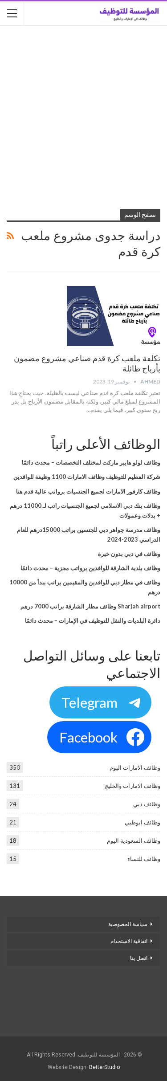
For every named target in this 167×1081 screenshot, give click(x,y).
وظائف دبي (146, 804)
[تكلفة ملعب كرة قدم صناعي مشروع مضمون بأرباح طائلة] (113, 316)
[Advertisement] (83, 118)
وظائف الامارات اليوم (135, 767)
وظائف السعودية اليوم (133, 840)
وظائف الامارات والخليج (132, 785)
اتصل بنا (138, 958)
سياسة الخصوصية (127, 924)
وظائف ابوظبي (142, 822)
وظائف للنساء (143, 858)
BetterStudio (104, 1067)
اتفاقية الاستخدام (128, 941)
